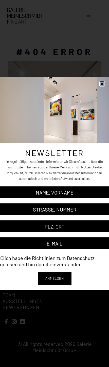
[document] (54, 183)
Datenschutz (81, 258)
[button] (102, 84)
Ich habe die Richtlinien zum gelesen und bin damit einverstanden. (47, 261)
